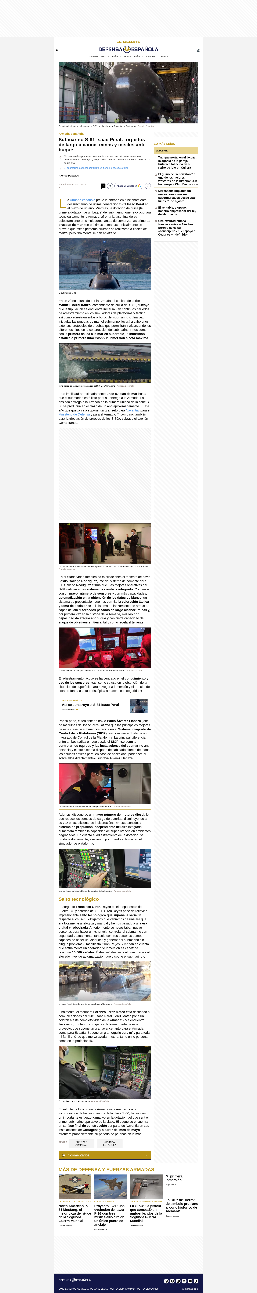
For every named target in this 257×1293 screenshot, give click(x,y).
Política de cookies (147, 1289)
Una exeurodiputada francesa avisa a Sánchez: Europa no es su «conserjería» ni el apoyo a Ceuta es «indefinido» (176, 227)
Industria (163, 57)
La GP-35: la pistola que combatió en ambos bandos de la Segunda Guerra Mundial (146, 1213)
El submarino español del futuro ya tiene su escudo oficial (96, 168)
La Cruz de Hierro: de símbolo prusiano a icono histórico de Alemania (182, 1205)
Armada (105, 57)
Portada (93, 57)
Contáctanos (85, 1289)
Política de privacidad (122, 1289)
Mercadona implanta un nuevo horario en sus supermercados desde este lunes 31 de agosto (177, 196)
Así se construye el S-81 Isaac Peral (90, 705)
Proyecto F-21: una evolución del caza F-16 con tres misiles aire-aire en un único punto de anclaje (109, 1215)
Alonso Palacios (69, 175)
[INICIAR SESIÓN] (198, 51)
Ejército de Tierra (144, 57)
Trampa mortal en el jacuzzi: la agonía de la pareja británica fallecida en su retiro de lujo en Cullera (177, 162)
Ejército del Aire (121, 57)
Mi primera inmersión (174, 1178)
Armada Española (109, 1143)
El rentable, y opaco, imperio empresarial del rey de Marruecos (177, 211)
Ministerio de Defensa (74, 414)
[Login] (198, 51)
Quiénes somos (67, 1289)
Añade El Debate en (127, 186)
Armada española (82, 200)
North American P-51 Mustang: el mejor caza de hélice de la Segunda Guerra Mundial (75, 1213)
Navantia (132, 410)
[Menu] (56, 44)
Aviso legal (101, 1289)
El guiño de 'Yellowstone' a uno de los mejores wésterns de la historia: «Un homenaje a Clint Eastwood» (178, 179)
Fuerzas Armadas (81, 1143)
